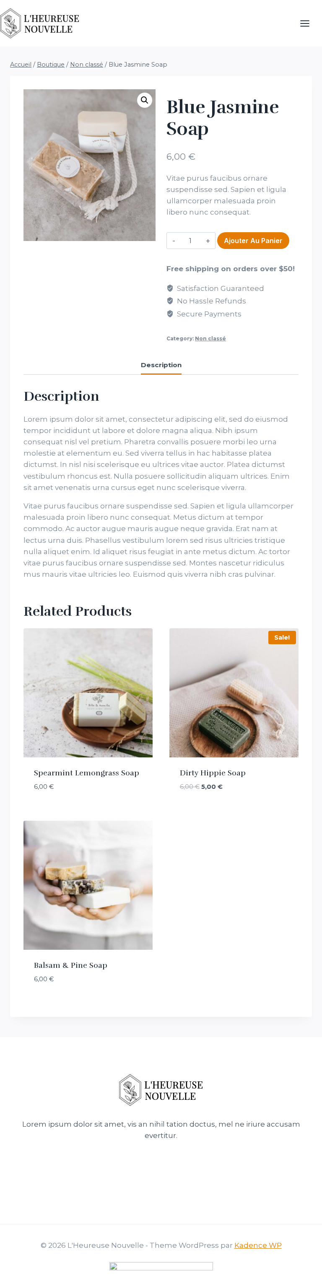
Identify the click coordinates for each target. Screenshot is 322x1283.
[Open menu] (309, 23)
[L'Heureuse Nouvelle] (39, 23)
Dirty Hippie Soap (213, 773)
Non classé (210, 338)
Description (161, 365)
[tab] (161, 366)
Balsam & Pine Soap (70, 965)
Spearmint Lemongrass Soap (86, 773)
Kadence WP (258, 1245)
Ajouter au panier (253, 240)
